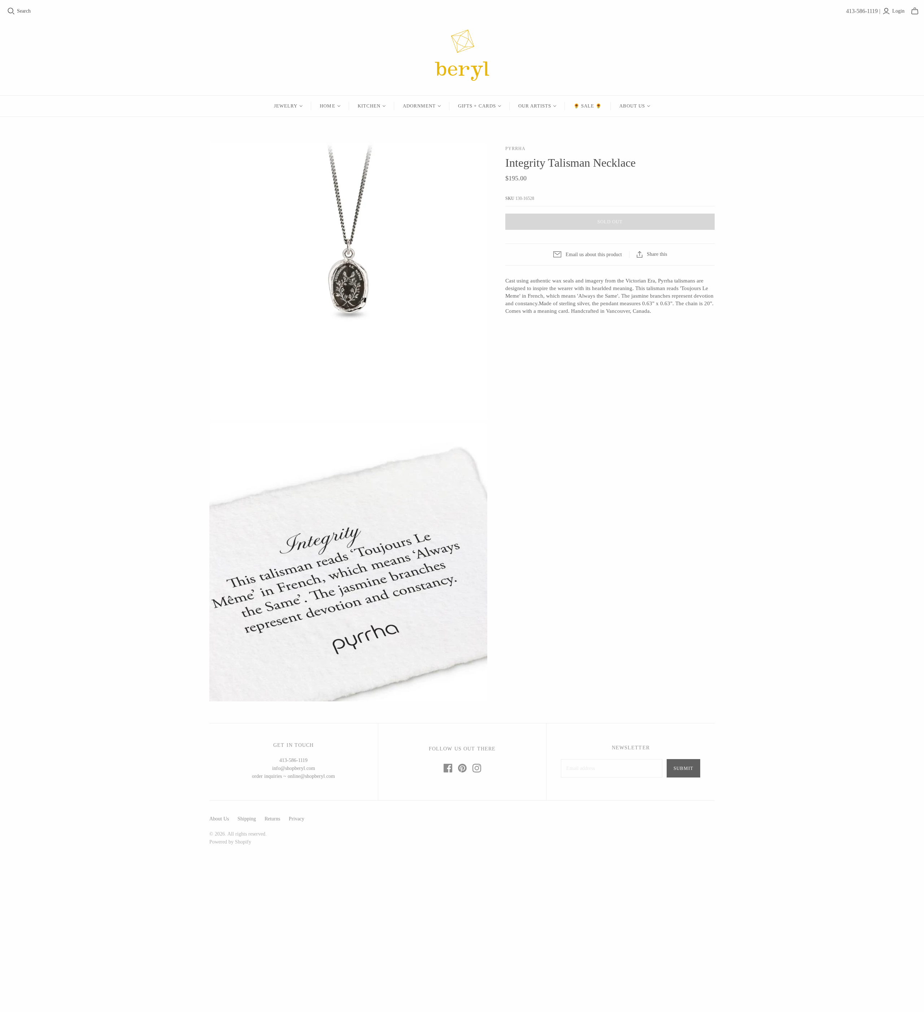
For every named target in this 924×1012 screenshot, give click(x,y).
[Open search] (11, 11)
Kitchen (369, 106)
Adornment (419, 106)
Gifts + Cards (477, 106)
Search (24, 11)
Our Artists (534, 106)
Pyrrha (515, 148)
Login (898, 11)
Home (327, 106)
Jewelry (285, 106)
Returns (272, 819)
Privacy (296, 819)
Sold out (610, 221)
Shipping (246, 819)
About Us (632, 106)
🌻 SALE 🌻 (588, 106)
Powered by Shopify (230, 842)
